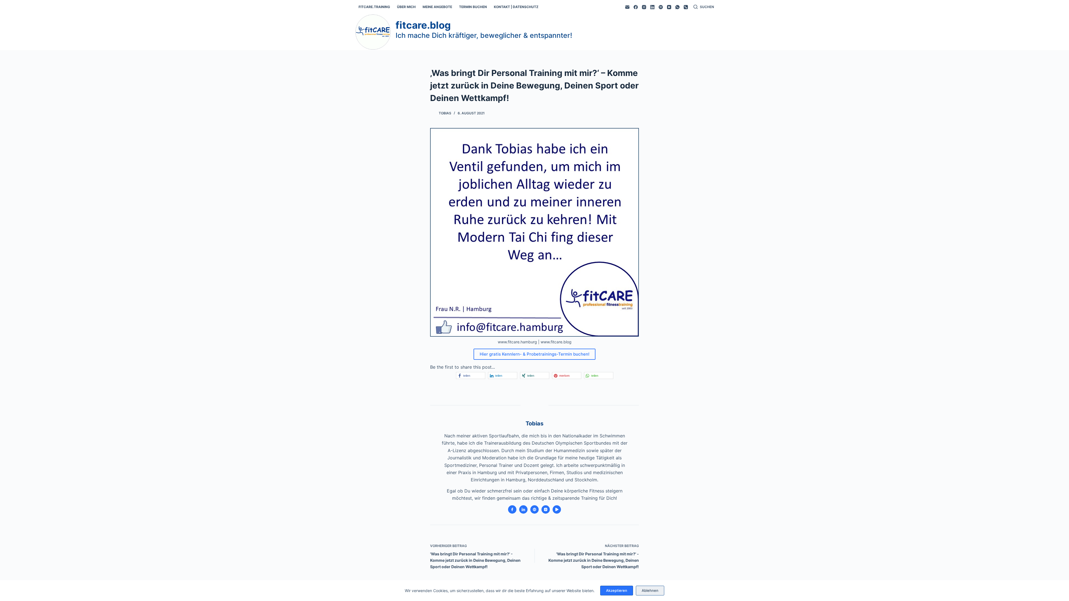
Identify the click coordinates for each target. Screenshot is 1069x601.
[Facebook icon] (512, 509)
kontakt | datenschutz (516, 7)
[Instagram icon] (545, 509)
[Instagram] (644, 7)
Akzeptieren (616, 590)
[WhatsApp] (677, 7)
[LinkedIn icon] (523, 509)
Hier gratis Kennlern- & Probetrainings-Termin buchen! (534, 354)
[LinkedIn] (652, 7)
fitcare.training (374, 7)
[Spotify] (661, 7)
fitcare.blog (423, 25)
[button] (470, 375)
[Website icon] (534, 509)
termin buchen (473, 7)
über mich (406, 7)
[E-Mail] (627, 7)
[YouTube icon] (557, 509)
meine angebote (437, 7)
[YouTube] (669, 7)
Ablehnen (650, 590)
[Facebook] (636, 7)
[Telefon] (686, 7)
